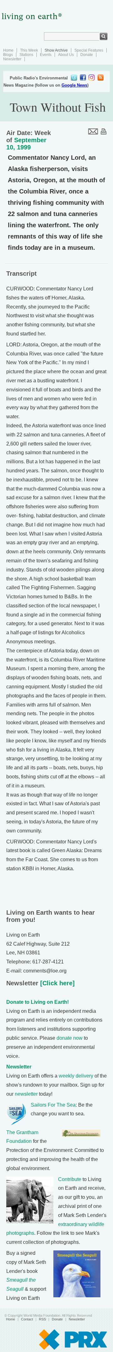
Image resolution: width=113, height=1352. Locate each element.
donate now (69, 1038)
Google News (74, 85)
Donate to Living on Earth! (37, 1002)
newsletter (26, 1094)
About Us (66, 55)
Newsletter (12, 59)
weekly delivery (76, 1075)
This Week (29, 50)
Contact (27, 1319)
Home (8, 50)
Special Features (88, 50)
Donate (86, 55)
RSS (42, 1319)
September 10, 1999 (26, 144)
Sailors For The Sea (53, 1105)
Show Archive (56, 50)
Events (45, 55)
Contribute (69, 1179)
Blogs (8, 55)
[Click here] (56, 983)
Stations (26, 55)
